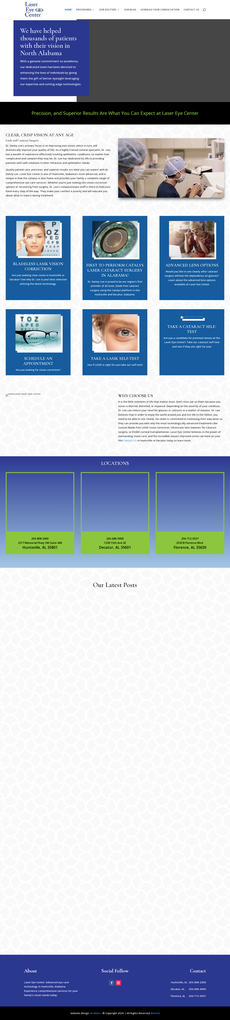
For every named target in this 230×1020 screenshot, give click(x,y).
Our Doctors (107, 9)
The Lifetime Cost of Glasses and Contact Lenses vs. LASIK (72, 909)
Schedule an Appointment (38, 361)
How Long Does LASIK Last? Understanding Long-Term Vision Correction (85, 715)
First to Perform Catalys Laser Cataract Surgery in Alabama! (115, 270)
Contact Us (191, 9)
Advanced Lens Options (191, 265)
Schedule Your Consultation (160, 9)
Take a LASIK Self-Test (115, 358)
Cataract (51, 873)
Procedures (83, 9)
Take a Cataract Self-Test (191, 329)
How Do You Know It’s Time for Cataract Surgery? (66, 867)
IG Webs (95, 1013)
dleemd (155, 1013)
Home (68, 9)
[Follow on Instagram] (118, 983)
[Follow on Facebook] (111, 983)
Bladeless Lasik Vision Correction (38, 266)
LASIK (49, 721)
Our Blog (130, 9)
